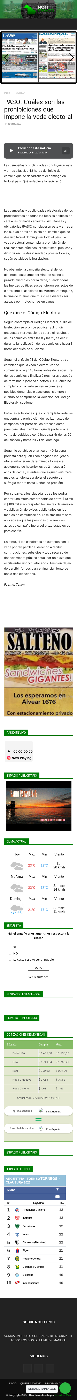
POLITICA (20, 92)
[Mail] (38, 1368)
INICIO (12, 1383)
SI (14, 947)
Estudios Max (63, 1395)
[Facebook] (8, 133)
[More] (46, 133)
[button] (7, 24)
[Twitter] (18, 133)
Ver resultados (38, 977)
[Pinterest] (27, 133)
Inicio (7, 92)
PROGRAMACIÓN (55, 1383)
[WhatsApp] (36, 133)
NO (15, 953)
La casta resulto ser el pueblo (33, 959)
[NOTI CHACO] (38, 9)
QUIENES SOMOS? (30, 1383)
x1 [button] (66, 150)
